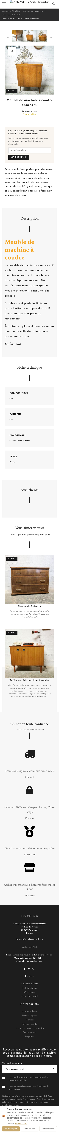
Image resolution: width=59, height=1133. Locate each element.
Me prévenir (19, 157)
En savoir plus (21, 1123)
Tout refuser (29, 1128)
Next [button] (50, 37)
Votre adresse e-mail (12, 1063)
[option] (29, 36)
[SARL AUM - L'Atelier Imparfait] (29, 2)
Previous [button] (8, 37)
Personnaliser (48, 1128)
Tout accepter (11, 1128)
